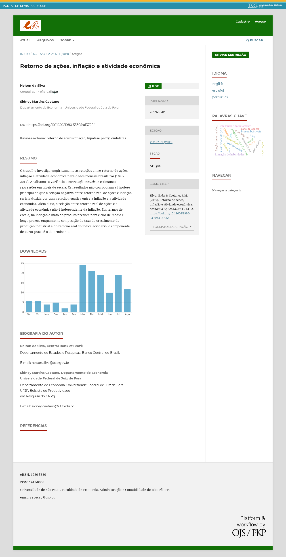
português (220, 97)
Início (25, 54)
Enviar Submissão (230, 55)
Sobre (66, 40)
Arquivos (45, 40)
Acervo (39, 54)
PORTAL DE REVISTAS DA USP (24, 6)
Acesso (260, 21)
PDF (155, 86)
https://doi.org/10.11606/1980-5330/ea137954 (61, 125)
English (217, 84)
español (218, 90)
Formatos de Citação (170, 226)
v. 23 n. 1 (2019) (58, 54)
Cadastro (243, 21)
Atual (25, 40)
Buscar (256, 40)
